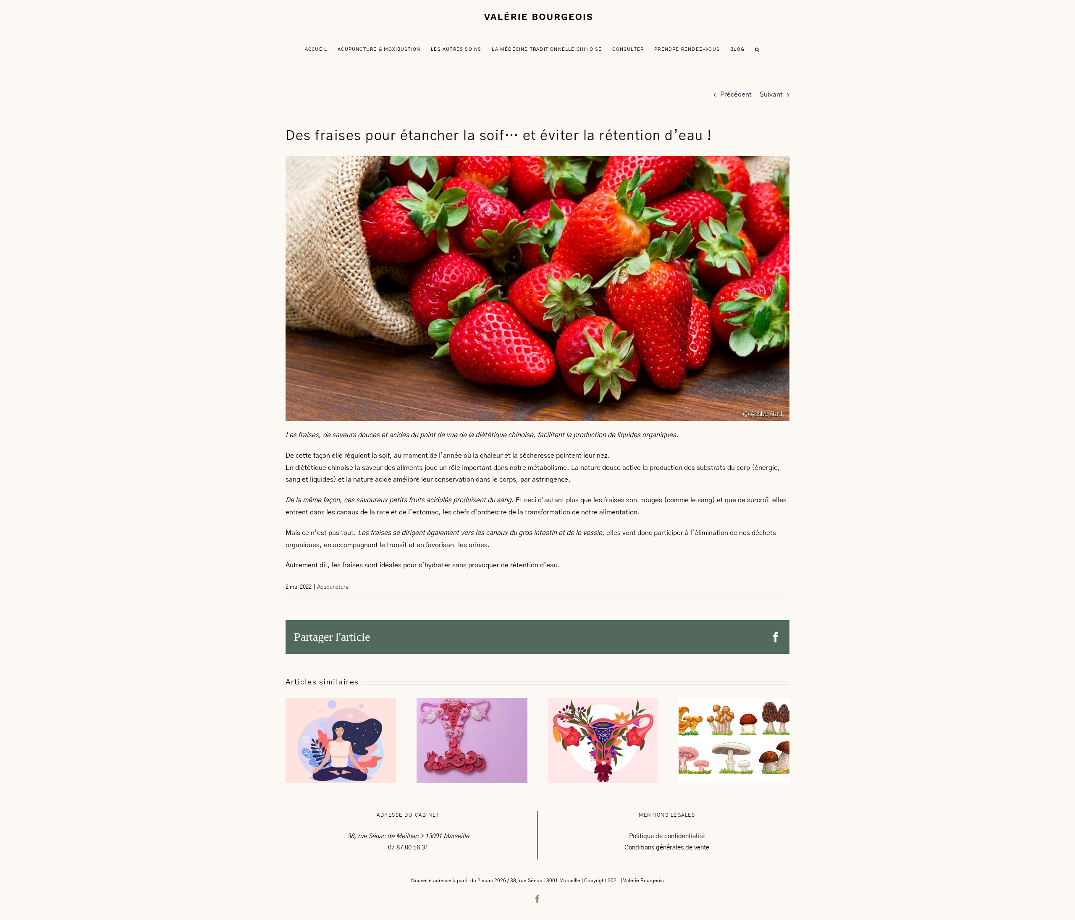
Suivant (771, 94)
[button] (757, 49)
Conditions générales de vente (666, 847)
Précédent (736, 94)
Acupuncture (333, 587)
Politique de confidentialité (667, 836)
